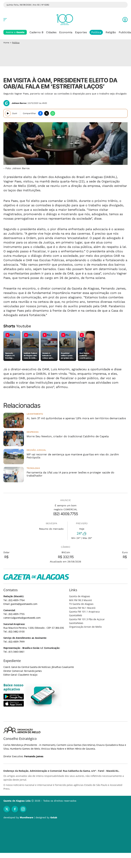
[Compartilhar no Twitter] (46, 113)
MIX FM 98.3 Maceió (80, 600)
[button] (125, 19)
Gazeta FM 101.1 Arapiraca (84, 611)
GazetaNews (76, 623)
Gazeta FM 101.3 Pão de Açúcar (87, 619)
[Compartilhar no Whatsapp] (52, 113)
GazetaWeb (75, 615)
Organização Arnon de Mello (85, 626)
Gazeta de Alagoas (79, 596)
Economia (65, 32)
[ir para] (43, 695)
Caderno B (36, 32)
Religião (111, 32)
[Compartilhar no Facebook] (40, 113)
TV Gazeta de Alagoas (81, 604)
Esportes (81, 32)
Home (6, 42)
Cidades (51, 32)
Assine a (15, 32)
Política (96, 32)
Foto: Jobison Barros (17, 168)
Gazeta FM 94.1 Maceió (82, 607)
